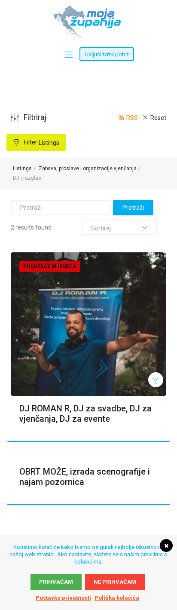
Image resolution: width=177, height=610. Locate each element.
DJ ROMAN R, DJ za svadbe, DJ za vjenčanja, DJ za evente (85, 413)
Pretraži (133, 207)
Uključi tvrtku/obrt (107, 54)
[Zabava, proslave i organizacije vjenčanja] (155, 379)
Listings (22, 169)
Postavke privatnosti (63, 598)
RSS (132, 117)
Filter (41, 142)
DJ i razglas (27, 178)
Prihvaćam (56, 582)
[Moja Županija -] (88, 9)
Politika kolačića (117, 598)
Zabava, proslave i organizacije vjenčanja (88, 169)
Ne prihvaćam (115, 582)
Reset (158, 117)
